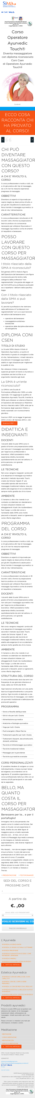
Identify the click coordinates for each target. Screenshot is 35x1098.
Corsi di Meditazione (9, 1037)
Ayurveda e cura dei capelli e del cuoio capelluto (16, 977)
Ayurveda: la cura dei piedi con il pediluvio (17, 986)
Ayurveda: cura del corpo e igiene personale (14, 982)
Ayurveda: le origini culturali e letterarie (17, 947)
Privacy (3, 1066)
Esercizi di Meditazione (10, 1043)
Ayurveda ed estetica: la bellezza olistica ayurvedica (17, 990)
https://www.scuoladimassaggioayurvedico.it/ (15, 1063)
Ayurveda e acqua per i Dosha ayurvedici (16, 961)
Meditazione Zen (8, 1040)
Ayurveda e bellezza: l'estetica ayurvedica (17, 994)
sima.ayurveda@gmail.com (9, 1061)
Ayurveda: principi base (10, 950)
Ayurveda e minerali (9, 958)
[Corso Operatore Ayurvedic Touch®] (9, 4)
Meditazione (6, 1034)
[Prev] (2, 140)
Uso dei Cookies (5, 1070)
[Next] (32, 140)
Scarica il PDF (8, 423)
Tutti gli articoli (12, 964)
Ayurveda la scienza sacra (11, 944)
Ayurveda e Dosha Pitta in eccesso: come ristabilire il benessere (16, 954)
